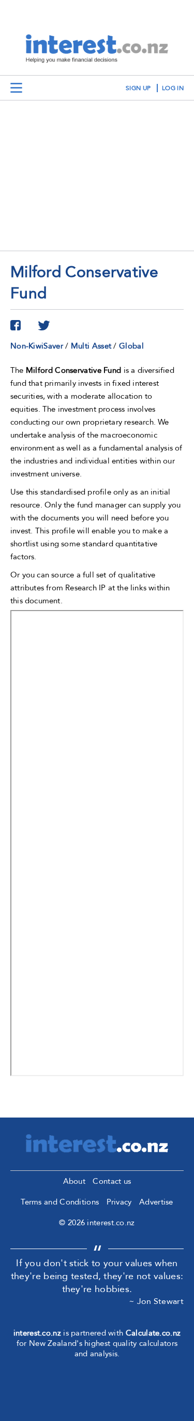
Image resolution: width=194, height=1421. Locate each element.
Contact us (112, 1181)
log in (173, 88)
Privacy (119, 1202)
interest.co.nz (37, 1333)
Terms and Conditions (60, 1202)
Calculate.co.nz (153, 1333)
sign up (138, 88)
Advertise (156, 1202)
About (74, 1181)
